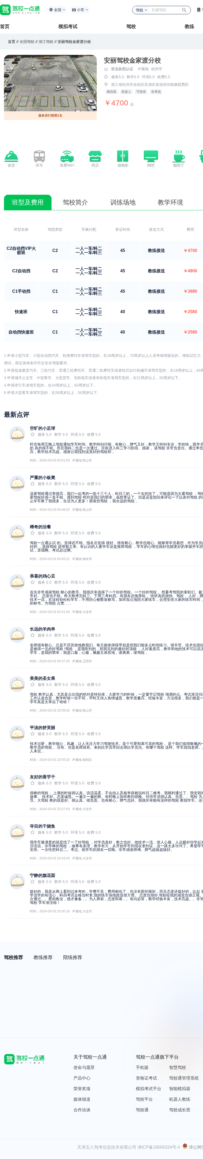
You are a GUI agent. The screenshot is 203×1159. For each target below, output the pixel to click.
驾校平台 (144, 1099)
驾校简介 (75, 202)
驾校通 (142, 1110)
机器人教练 (179, 1099)
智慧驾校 (177, 1067)
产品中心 (81, 1078)
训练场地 (123, 202)
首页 (5, 26)
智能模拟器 (179, 1088)
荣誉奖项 (81, 1088)
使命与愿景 (84, 1067)
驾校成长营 (179, 1110)
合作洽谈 (81, 1110)
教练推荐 (43, 957)
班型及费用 (28, 202)
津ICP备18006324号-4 (158, 1147)
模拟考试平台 (148, 1088)
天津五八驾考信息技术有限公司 (106, 1147)
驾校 (131, 26)
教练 (189, 26)
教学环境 (170, 202)
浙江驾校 (46, 41)
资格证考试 (146, 1078)
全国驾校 (27, 41)
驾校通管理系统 (184, 1078)
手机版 (142, 1067)
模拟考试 (67, 26)
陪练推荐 (72, 957)
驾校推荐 (13, 957)
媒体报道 (81, 1099)
